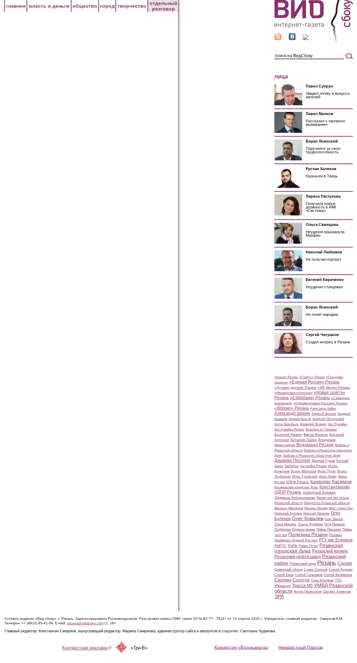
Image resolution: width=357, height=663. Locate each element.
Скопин (282, 579)
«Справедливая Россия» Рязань (321, 403)
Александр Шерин (292, 413)
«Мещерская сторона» (293, 393)
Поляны (335, 535)
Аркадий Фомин (313, 424)
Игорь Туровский (304, 476)
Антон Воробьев (286, 424)
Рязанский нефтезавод (297, 556)
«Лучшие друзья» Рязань (295, 387)
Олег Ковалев (307, 518)
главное (16, 6)
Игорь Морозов (303, 471)
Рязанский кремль (330, 551)
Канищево (320, 481)
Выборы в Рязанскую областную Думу (312, 455)
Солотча (301, 580)
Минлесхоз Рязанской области (327, 503)
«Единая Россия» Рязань (314, 382)
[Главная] (313, 41)
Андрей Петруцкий (328, 419)
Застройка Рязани (313, 466)
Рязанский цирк (303, 563)
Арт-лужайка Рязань (289, 429)
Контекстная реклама (87, 647)
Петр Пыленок (334, 524)
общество (85, 6)
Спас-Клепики (322, 580)
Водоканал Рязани (315, 444)
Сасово (344, 563)
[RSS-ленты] (277, 38)
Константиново (334, 487)
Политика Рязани (308, 534)
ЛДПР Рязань (287, 492)
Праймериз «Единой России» (296, 540)
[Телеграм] (306, 38)
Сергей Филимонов (338, 575)
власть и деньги (49, 6)
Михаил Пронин (316, 508)
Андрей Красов (300, 419)
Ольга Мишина (285, 524)
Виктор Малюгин (316, 434)
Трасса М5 (302, 585)
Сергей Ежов (284, 575)
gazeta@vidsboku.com (87, 623)
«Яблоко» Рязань (291, 408)
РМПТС (280, 546)
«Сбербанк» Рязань (310, 397)
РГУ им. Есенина (335, 540)
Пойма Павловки (329, 529)
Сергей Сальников (308, 575)
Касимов (341, 481)
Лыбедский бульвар (319, 492)
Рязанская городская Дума (308, 548)
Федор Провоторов (308, 591)
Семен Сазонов (315, 569)
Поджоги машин (303, 529)
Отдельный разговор (163, 6)
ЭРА (279, 596)
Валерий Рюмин (288, 434)
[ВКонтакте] (292, 38)
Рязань (326, 562)
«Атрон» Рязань (286, 377)
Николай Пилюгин (316, 513)
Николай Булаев (288, 513)
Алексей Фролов (324, 414)
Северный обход (288, 569)
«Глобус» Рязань (312, 377)
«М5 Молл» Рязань (334, 387)
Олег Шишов (334, 519)
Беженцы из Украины (321, 429)
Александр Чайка (323, 408)
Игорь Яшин (327, 476)
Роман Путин (308, 546)
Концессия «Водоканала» (241, 647)
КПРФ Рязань (297, 482)
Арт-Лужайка (337, 424)
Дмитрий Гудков (323, 461)
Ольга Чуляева (310, 524)
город (107, 6)
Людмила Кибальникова (294, 498)
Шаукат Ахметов (337, 591)
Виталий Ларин (303, 440)
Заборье (291, 466)
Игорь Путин (327, 471)
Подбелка (282, 529)
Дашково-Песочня (292, 460)
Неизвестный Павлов (300, 647)
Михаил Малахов (288, 508)
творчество (131, 6)
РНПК (292, 546)
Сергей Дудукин (340, 569)
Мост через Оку (341, 508)
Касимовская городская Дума (296, 487)
